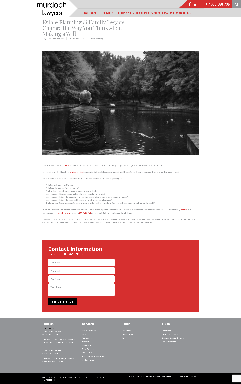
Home (86, 13)
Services (108, 13)
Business (86, 334)
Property (86, 341)
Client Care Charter (170, 334)
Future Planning (96, 38)
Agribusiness (88, 360)
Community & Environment (173, 338)
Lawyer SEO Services (93, 377)
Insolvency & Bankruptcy (93, 356)
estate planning (76, 172)
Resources (142, 13)
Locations (168, 13)
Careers (155, 13)
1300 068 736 (219, 4)
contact (184, 209)
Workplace (87, 338)
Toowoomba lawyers (62, 213)
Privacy (125, 338)
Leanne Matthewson (55, 38)
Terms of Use (128, 334)
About (94, 13)
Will (67, 165)
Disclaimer (126, 330)
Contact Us (182, 13)
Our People (124, 13)
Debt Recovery (88, 349)
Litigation (86, 345)
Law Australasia (169, 341)
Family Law (87, 353)
